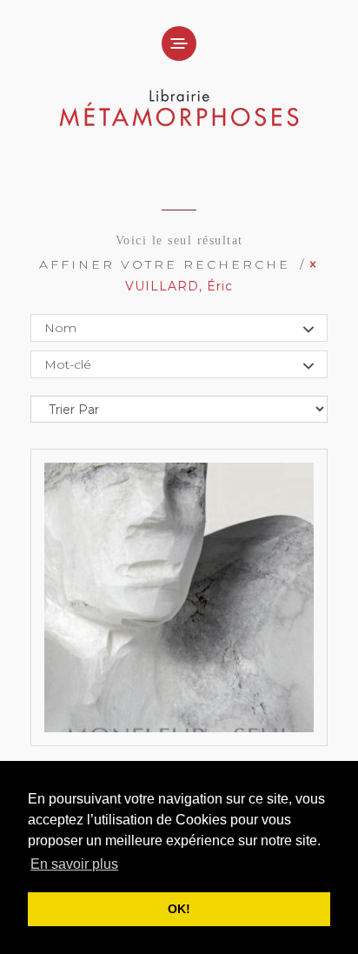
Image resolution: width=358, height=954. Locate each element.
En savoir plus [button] (74, 864)
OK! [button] (179, 909)
